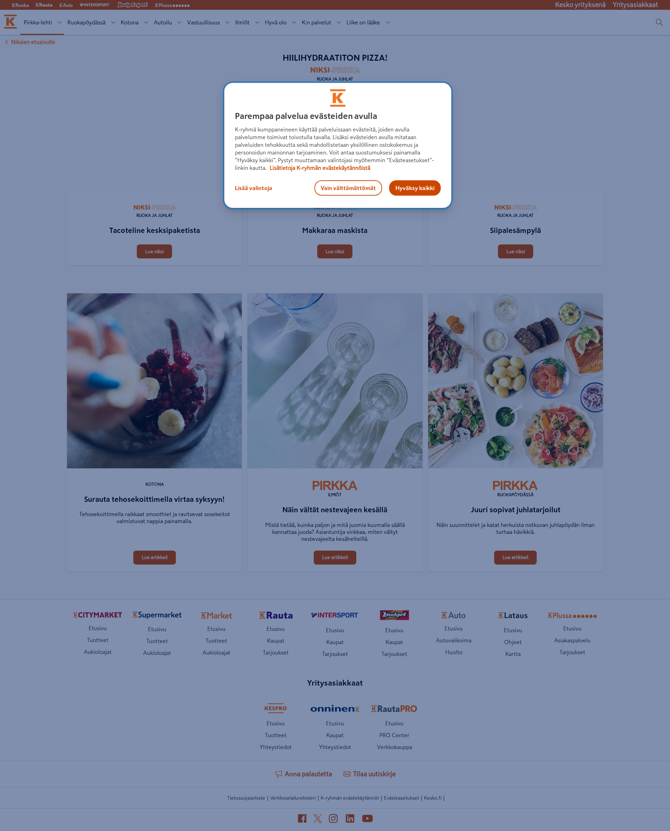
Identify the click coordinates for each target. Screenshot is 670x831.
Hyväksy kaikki (414, 188)
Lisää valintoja (253, 188)
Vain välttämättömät (348, 188)
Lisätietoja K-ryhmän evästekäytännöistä (319, 168)
